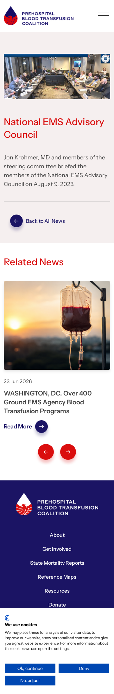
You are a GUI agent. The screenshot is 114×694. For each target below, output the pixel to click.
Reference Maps (57, 577)
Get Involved (57, 549)
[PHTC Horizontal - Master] (38, 15)
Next (68, 452)
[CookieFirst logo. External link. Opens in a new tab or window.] (7, 618)
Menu (103, 15)
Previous (46, 452)
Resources (57, 591)
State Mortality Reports (57, 563)
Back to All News (16, 221)
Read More (18, 426)
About (57, 535)
